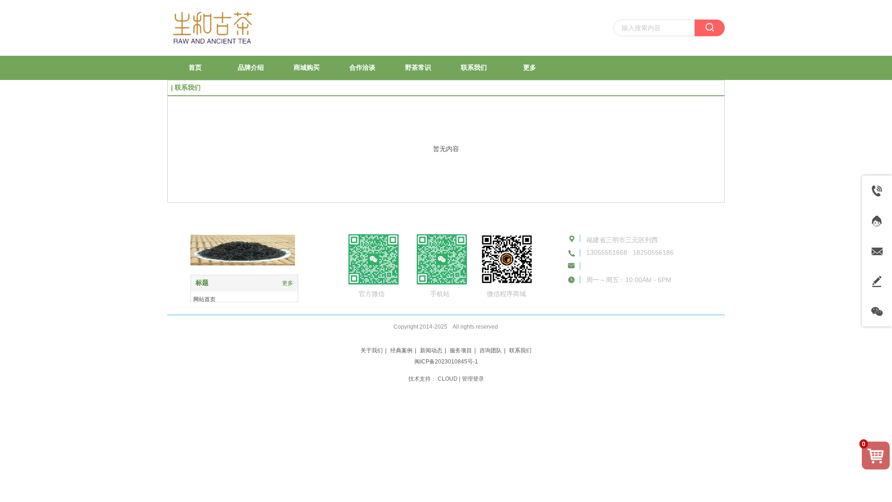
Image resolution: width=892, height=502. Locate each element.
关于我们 (372, 350)
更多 (287, 283)
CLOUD (448, 379)
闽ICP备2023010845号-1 (446, 361)
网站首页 (204, 299)
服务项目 (461, 350)
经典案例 (401, 350)
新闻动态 (431, 350)
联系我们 (520, 350)
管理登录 (473, 379)
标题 (202, 282)
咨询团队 (490, 350)
